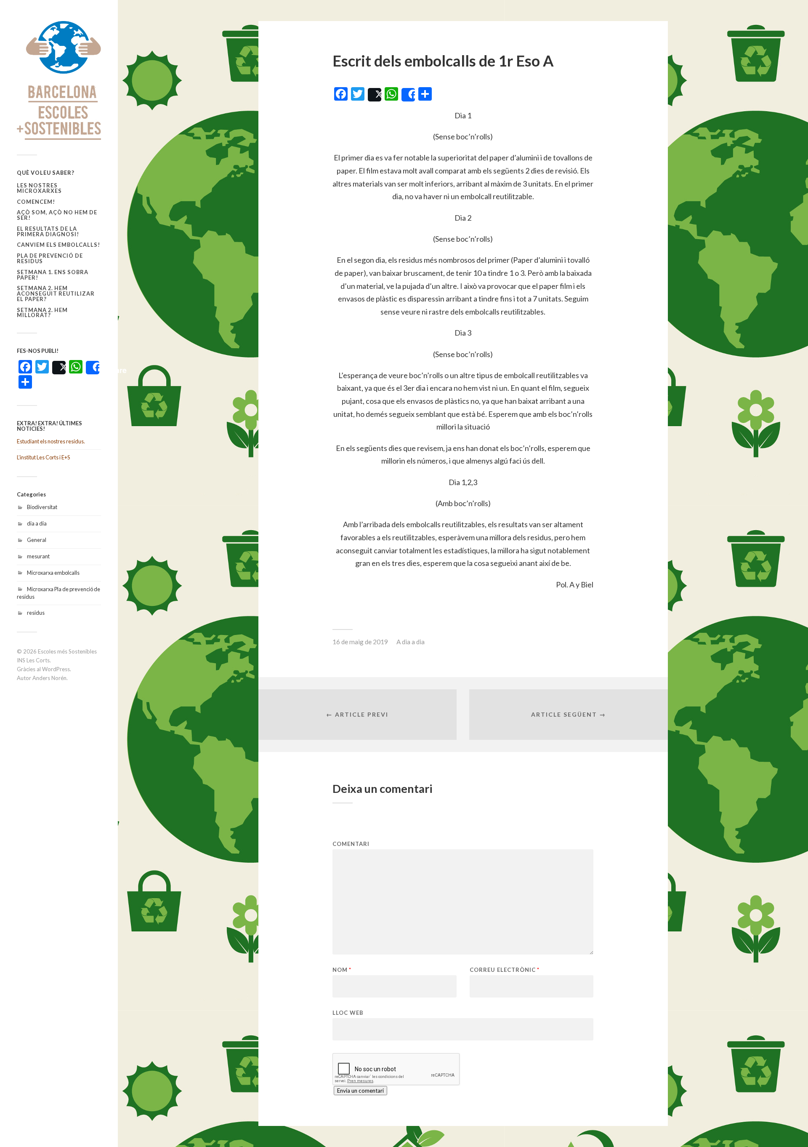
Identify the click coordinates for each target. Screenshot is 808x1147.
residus (36, 612)
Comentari (350, 844)
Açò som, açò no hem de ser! (57, 215)
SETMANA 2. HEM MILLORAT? (42, 313)
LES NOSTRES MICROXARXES (39, 188)
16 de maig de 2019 (360, 642)
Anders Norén (49, 678)
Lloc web (348, 1012)
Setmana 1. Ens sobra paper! (52, 275)
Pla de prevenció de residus (50, 258)
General (36, 539)
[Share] (92, 368)
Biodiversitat (42, 507)
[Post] (58, 368)
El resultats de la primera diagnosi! (48, 231)
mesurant (38, 556)
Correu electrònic (505, 970)
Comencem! (36, 201)
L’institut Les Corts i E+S (43, 457)
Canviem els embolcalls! (58, 244)
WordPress (56, 669)
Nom (341, 970)
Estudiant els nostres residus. (51, 441)
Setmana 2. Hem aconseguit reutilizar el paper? (56, 293)
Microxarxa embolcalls (53, 572)
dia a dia (37, 523)
